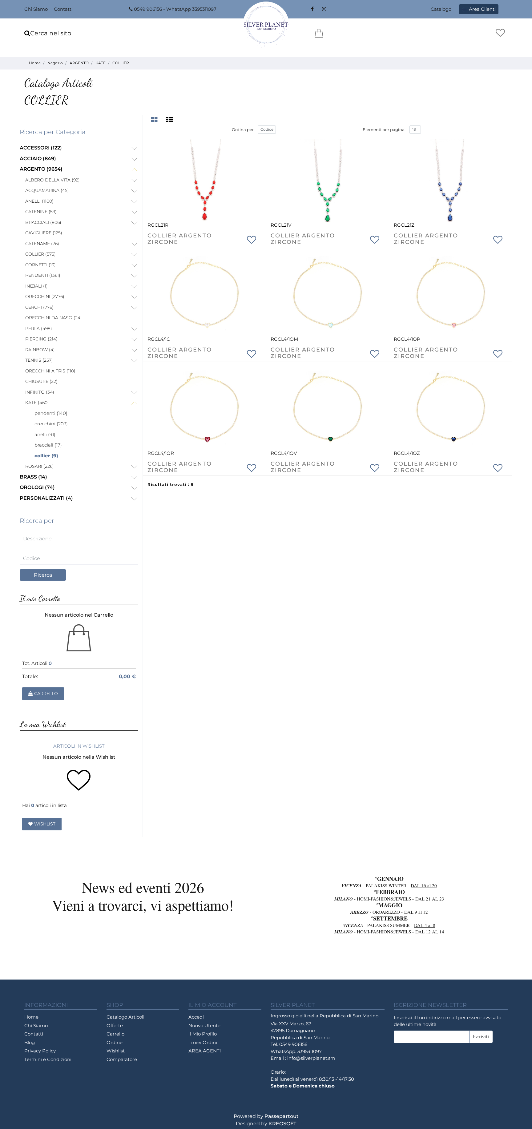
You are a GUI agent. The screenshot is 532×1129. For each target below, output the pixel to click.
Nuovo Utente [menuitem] (204, 1025)
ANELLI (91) (44, 434)
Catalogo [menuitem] (441, 9)
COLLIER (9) (46, 456)
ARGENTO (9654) (41, 169)
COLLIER (120, 63)
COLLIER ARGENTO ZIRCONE (179, 239)
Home (35, 63)
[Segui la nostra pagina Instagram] (323, 9)
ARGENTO (79, 63)
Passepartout (281, 1116)
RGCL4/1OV (284, 453)
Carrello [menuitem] (115, 1034)
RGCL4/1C (158, 339)
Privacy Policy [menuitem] (40, 1051)
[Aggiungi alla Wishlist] (251, 239)
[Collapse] (134, 170)
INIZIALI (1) (36, 286)
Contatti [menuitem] (63, 9)
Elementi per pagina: (384, 129)
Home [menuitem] (31, 1017)
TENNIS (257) (39, 360)
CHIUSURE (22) (41, 381)
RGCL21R (157, 225)
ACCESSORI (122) (41, 148)
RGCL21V (281, 225)
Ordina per (243, 129)
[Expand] (134, 149)
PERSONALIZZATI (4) (46, 498)
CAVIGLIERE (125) (43, 233)
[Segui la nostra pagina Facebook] (312, 9)
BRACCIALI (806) (43, 222)
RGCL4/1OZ (407, 453)
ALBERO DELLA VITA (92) (52, 180)
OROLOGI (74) (37, 487)
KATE (100, 63)
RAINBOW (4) (40, 349)
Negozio (55, 63)
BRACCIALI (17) (48, 445)
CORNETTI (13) (40, 265)
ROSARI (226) (39, 466)
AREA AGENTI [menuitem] (204, 1051)
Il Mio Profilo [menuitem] (202, 1034)
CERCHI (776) (39, 307)
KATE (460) (37, 402)
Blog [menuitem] (29, 1042)
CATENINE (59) (41, 211)
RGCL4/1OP (407, 339)
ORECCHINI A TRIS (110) (50, 371)
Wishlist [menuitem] (116, 1051)
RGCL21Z (404, 225)
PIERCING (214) (41, 339)
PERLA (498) (38, 328)
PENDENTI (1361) (42, 275)
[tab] (155, 120)
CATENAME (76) (42, 243)
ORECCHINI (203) (51, 424)
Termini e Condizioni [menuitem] (47, 1059)
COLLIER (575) (40, 254)
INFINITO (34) (39, 392)
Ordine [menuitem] (115, 1042)
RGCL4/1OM (284, 339)
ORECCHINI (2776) (44, 296)
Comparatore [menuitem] (122, 1059)
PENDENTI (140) (50, 413)
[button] (43, 575)
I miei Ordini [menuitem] (202, 1042)
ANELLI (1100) (39, 201)
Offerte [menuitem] (115, 1025)
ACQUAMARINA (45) (47, 190)
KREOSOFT (282, 1124)
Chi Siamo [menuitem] (36, 9)
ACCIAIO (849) (38, 158)
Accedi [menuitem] (196, 1017)
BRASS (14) (33, 477)
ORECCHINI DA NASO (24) (53, 317)
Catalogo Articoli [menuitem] (125, 1017)
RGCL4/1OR (160, 453)
